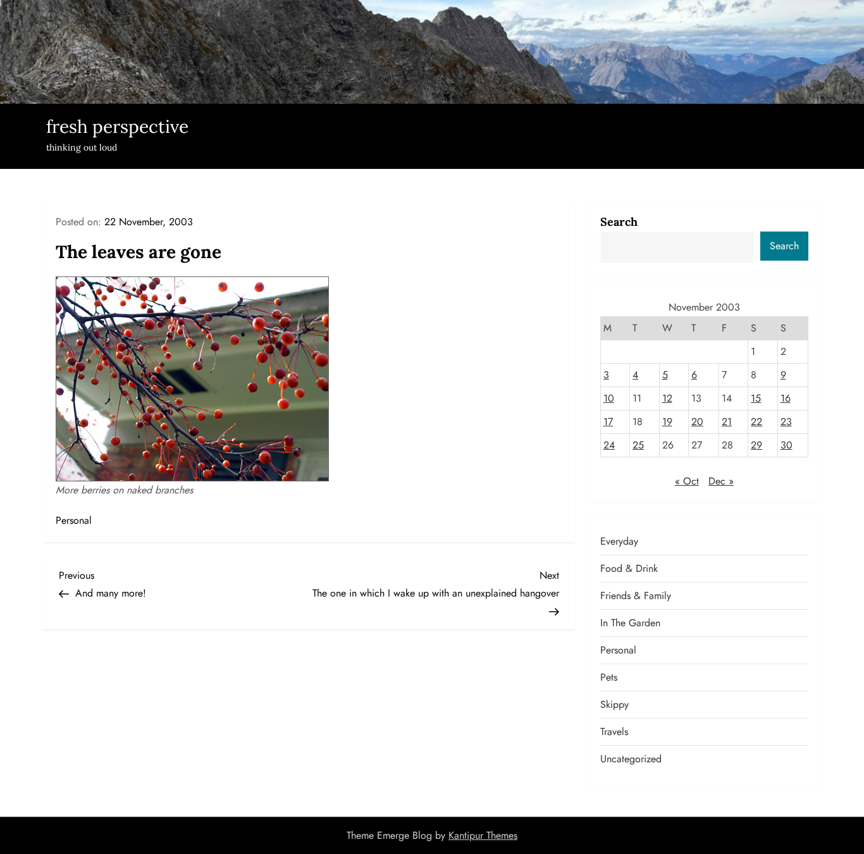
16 (786, 398)
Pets (608, 677)
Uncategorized (631, 759)
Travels (614, 731)
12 (667, 398)
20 (697, 421)
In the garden (630, 623)
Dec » (721, 481)
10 (608, 398)
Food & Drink (629, 568)
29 (756, 445)
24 (609, 445)
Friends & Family (635, 595)
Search (619, 221)
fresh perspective (117, 126)
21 (727, 421)
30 (787, 445)
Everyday (619, 541)
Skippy (614, 704)
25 (638, 445)
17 (608, 421)
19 (667, 421)
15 (756, 398)
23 (786, 421)
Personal (74, 520)
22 (756, 421)
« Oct (687, 481)
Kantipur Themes (482, 835)
